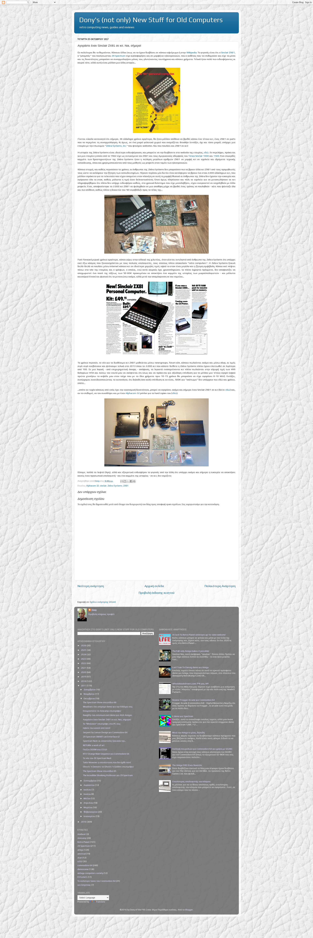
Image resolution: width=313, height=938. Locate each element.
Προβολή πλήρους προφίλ (101, 614)
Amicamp (81, 838)
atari (79, 857)
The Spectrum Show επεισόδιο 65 (99, 771)
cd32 (79, 861)
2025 (84, 650)
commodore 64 (84, 865)
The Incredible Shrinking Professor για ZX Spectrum (108, 775)
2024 (84, 654)
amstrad (81, 853)
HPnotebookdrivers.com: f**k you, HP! (190, 683)
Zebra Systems (115, 485)
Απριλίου (89, 803)
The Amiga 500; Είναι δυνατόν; (187, 765)
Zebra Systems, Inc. (116, 145)
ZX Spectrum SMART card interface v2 (101, 736)
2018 (84, 681)
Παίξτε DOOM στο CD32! (95, 749)
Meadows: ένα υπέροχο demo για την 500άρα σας (108, 706)
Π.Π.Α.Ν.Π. (82, 877)
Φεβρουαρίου (91, 811)
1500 (216, 155)
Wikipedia (191, 52)
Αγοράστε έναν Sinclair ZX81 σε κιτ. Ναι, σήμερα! (107, 719)
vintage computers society (90, 873)
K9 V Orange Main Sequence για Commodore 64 (106, 753)
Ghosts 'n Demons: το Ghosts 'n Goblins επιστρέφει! (108, 766)
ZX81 (125, 485)
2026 (84, 645)
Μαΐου (87, 798)
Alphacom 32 (133, 393)
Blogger (189, 909)
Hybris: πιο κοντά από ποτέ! (96, 728)
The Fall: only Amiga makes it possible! (190, 651)
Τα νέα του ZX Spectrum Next (97, 758)
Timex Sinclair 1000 (198, 155)
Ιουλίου (87, 789)
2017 (84, 685)
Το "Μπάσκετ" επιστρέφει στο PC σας (102, 723)
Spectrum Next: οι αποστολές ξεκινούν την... (104, 741)
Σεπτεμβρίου (90, 780)
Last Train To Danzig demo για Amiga (190, 667)
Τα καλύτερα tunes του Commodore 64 (96, 881)
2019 (84, 676)
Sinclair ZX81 (228, 52)
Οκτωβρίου (89, 698)
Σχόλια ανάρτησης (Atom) (103, 602)
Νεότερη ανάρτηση (90, 586)
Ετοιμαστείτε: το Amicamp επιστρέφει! (102, 711)
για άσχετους (84, 885)
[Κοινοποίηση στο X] (128, 481)
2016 (84, 821)
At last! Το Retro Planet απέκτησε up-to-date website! (199, 634)
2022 (84, 663)
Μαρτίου (88, 807)
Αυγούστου (89, 785)
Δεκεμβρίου (90, 689)
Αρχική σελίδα (154, 586)
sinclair (103, 485)
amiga (80, 849)
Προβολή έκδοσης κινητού (156, 592)
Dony (94, 610)
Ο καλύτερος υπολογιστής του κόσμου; (191, 781)
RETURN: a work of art (93, 745)
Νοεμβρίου (89, 694)
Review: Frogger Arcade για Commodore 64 (193, 700)
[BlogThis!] (125, 481)
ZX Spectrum (118, 55)
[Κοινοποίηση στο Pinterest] (134, 481)
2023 (84, 659)
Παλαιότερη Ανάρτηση (220, 586)
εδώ (206, 152)
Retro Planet (83, 842)
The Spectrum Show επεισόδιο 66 (99, 702)
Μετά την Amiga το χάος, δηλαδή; (188, 732)
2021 (84, 667)
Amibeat (81, 834)
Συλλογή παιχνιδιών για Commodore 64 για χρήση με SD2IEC (202, 749)
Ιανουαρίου (90, 816)
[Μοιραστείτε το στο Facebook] (131, 481)
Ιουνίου (87, 794)
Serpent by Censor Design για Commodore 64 (105, 732)
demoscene (83, 869)
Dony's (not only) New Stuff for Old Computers (151, 20)
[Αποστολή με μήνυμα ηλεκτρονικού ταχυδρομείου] (121, 481)
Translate (100, 901)
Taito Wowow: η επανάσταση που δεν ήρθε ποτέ (107, 762)
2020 (84, 672)
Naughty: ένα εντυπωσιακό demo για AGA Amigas (107, 715)
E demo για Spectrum (182, 716)
